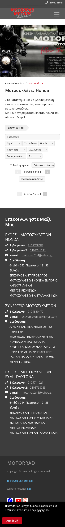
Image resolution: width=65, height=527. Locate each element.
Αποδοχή (12, 521)
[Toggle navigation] (56, 14)
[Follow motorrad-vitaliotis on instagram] (25, 500)
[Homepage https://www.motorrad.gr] (22, 13)
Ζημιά (10, 143)
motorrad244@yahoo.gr (37, 255)
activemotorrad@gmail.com (39, 317)
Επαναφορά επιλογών (32, 179)
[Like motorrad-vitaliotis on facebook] (10, 500)
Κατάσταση (13, 136)
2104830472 (35, 312)
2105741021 (56, 2)
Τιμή (31, 156)
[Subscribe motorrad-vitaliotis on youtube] (17, 500)
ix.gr (29, 488)
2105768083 (35, 245)
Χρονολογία (30, 143)
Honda (43, 143)
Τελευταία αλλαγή (43, 165)
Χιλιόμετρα (35, 149)
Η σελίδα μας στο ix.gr (20, 480)
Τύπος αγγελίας (15, 156)
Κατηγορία (12, 149)
